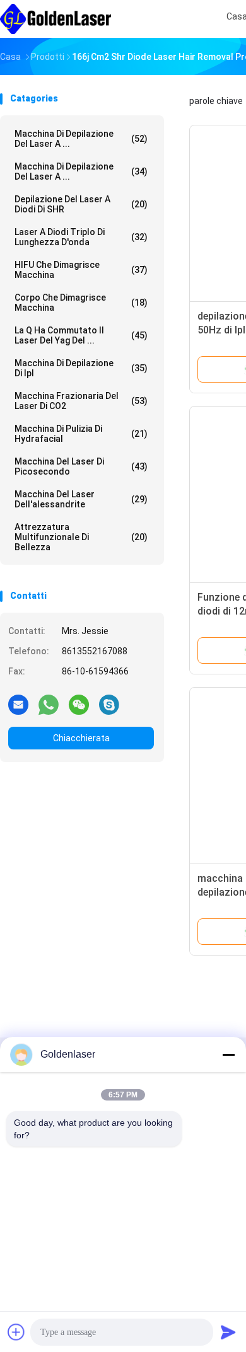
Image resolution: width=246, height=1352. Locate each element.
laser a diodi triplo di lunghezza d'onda (81, 237)
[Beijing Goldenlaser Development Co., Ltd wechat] (79, 704)
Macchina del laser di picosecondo (81, 466)
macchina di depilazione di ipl (81, 368)
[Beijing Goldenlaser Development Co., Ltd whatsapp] (48, 704)
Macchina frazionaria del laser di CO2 (81, 401)
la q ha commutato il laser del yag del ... (81, 335)
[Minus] (228, 1054)
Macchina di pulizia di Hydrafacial (81, 434)
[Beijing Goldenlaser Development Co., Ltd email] (18, 704)
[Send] (228, 1332)
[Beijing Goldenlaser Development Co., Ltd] (55, 19)
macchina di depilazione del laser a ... (81, 139)
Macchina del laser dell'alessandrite (81, 499)
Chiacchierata (81, 738)
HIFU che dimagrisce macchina (81, 270)
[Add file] (16, 1332)
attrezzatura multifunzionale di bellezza (81, 537)
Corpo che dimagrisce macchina (81, 302)
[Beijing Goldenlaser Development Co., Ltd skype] (109, 704)
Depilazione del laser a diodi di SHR (81, 204)
